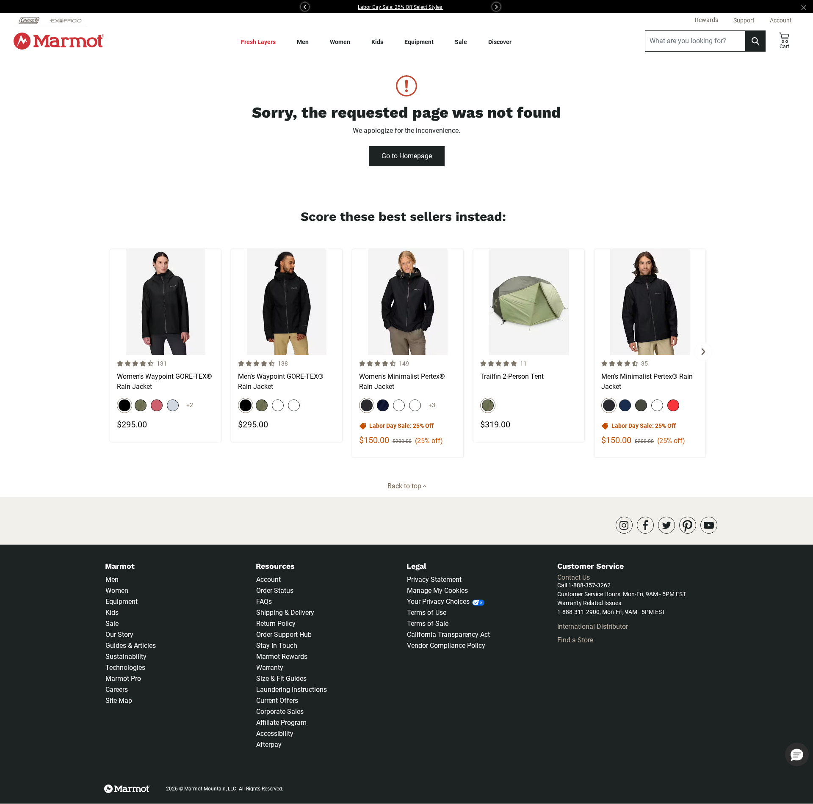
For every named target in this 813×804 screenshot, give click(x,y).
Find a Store (575, 640)
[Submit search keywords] (755, 41)
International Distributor (592, 626)
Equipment (419, 42)
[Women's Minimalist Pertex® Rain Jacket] (407, 353)
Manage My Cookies (437, 590)
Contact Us (573, 577)
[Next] (703, 351)
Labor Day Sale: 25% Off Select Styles (400, 7)
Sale (461, 42)
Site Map (118, 701)
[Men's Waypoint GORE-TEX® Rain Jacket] (286, 345)
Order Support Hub (284, 635)
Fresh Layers (258, 42)
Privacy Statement (434, 579)
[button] (202, 7)
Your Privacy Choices (438, 601)
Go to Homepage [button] (407, 156)
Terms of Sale (427, 624)
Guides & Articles (130, 646)
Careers (116, 690)
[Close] (807, 7)
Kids (377, 42)
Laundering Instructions (291, 690)
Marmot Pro (123, 679)
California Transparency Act (448, 635)
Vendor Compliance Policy (446, 646)
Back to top (405, 486)
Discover (500, 42)
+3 (432, 405)
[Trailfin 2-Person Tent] (528, 345)
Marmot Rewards (281, 657)
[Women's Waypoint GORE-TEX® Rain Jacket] (165, 345)
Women (340, 42)
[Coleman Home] (29, 20)
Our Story (119, 635)
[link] (624, 525)
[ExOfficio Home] (65, 20)
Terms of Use (426, 613)
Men (303, 42)
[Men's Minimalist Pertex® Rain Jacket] (650, 353)
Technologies (125, 668)
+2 (189, 405)
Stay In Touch (276, 646)
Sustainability (126, 657)
